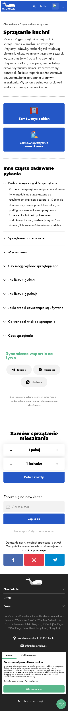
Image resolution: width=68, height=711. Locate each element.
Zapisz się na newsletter (22, 496)
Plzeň (32, 628)
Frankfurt (9, 620)
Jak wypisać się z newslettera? (34, 531)
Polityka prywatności (13, 681)
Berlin (35, 615)
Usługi (7, 597)
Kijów (46, 624)
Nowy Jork (54, 628)
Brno (25, 628)
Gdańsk (52, 620)
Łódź (60, 620)
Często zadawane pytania (34, 24)
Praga (18, 628)
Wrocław (42, 620)
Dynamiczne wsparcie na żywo (29, 356)
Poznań (9, 624)
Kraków (32, 620)
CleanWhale (10, 24)
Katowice (19, 624)
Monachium (56, 615)
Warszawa (21, 620)
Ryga (60, 624)
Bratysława (42, 628)
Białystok (37, 624)
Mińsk (11, 628)
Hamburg (44, 615)
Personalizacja (31, 681)
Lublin (28, 624)
